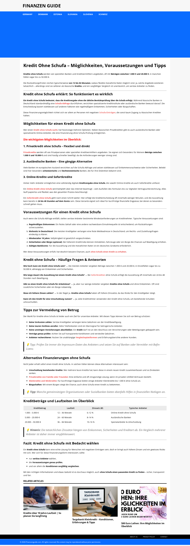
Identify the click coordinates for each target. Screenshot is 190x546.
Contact (163, 537)
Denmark (43, 14)
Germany (27, 14)
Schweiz (103, 14)
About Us (133, 537)
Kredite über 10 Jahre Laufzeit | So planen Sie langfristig (42, 514)
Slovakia (72, 14)
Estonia (58, 14)
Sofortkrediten (98, 275)
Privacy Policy (149, 537)
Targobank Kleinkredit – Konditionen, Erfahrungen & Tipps (93, 521)
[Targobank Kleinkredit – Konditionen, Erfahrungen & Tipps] (95, 501)
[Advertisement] (95, 38)
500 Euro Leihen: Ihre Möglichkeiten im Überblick (142, 525)
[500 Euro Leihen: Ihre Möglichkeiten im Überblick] (144, 503)
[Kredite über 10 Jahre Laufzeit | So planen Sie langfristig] (46, 498)
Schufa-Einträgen (107, 112)
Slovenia (88, 14)
